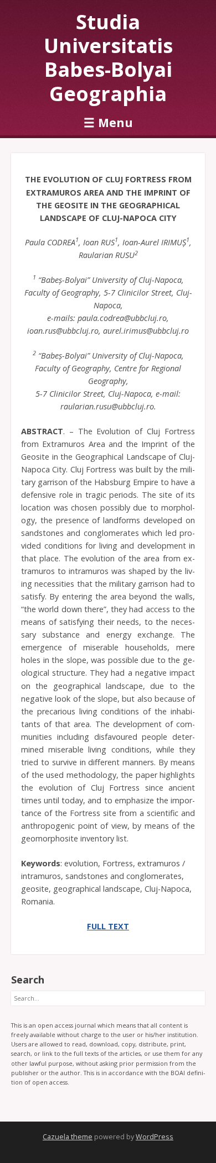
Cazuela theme (67, 1136)
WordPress (154, 1136)
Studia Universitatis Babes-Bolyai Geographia (108, 57)
